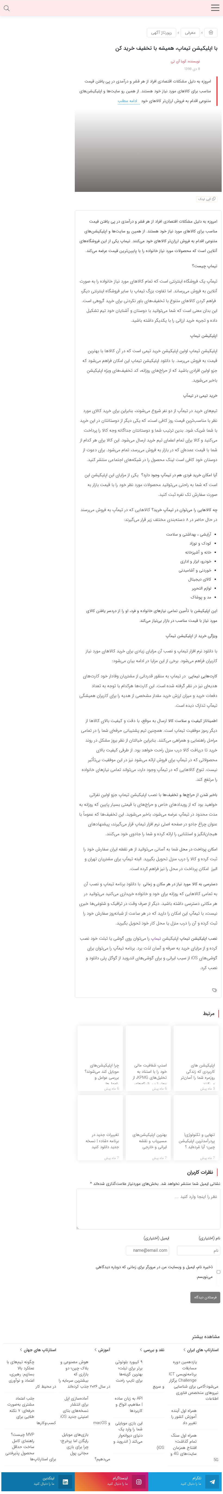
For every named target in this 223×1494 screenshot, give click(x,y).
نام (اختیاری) (209, 1238)
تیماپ (156, 938)
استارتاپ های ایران (202, 1350)
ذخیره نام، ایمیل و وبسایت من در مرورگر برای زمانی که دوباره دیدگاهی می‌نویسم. (154, 1272)
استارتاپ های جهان (39, 1350)
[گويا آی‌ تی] (111, 9)
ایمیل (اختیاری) (156, 1238)
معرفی (190, 32)
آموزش (103, 1350)
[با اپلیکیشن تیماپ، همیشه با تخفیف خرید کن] (148, 150)
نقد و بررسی (153, 1350)
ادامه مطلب (128, 101)
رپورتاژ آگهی (161, 32)
